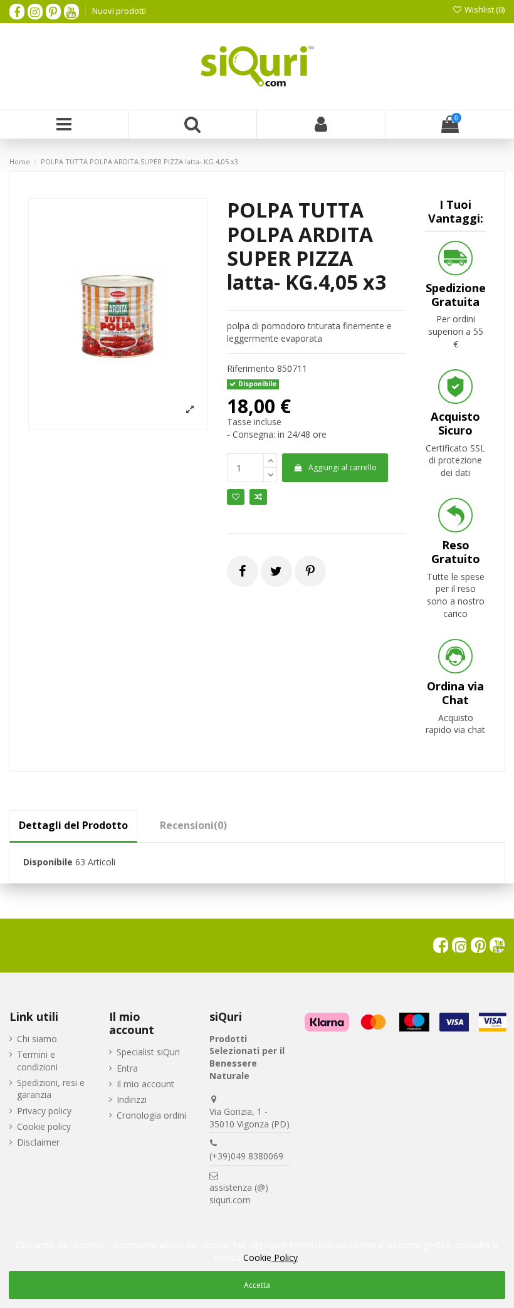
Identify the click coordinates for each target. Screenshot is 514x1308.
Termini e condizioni (37, 1060)
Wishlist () (484, 9)
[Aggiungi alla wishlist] (235, 497)
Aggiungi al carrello (342, 467)
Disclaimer (38, 1142)
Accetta (257, 1285)
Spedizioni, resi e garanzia (51, 1089)
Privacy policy (44, 1111)
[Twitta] (276, 570)
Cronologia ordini (151, 1115)
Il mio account (145, 1084)
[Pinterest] (310, 570)
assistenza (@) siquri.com (238, 1193)
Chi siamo (37, 1039)
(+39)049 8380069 (246, 1156)
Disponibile (48, 862)
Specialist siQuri (148, 1052)
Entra (127, 1068)
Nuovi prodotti (119, 10)
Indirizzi (132, 1099)
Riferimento (251, 368)
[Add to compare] (258, 497)
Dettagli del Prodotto (73, 825)
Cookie (270, 1257)
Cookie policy (44, 1126)
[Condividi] (242, 570)
